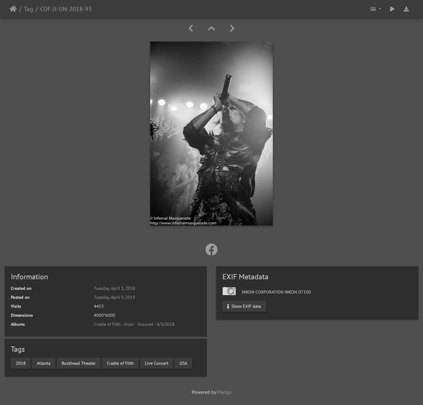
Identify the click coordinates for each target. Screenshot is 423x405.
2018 (21, 363)
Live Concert (156, 363)
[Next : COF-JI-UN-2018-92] (232, 28)
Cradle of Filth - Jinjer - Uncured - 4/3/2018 (134, 324)
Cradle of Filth (120, 363)
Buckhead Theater (79, 363)
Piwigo (224, 392)
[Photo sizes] (375, 8)
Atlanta (43, 363)
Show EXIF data (245, 306)
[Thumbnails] (211, 28)
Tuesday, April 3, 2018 (114, 288)
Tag (28, 9)
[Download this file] (406, 8)
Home (13, 9)
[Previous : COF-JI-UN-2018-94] (191, 28)
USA (183, 363)
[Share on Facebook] (211, 250)
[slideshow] (392, 8)
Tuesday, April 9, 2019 (114, 297)
